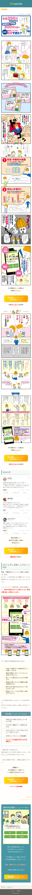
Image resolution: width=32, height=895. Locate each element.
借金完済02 (4, 9)
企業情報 (18, 890)
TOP (13, 890)
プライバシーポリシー (25, 799)
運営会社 (28, 797)
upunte (16, 3)
